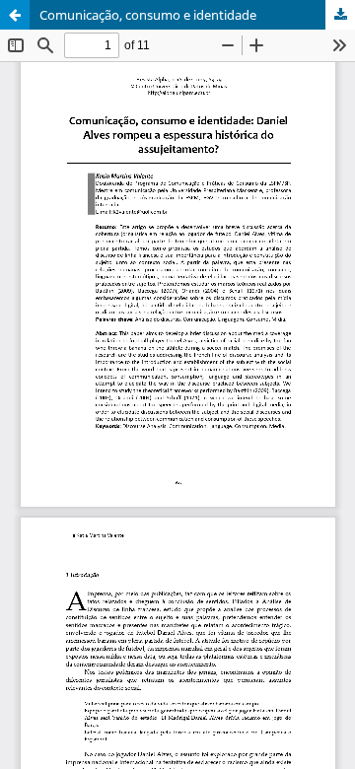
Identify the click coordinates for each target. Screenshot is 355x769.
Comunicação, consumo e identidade (147, 15)
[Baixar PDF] (340, 15)
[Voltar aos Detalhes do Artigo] (15, 15)
